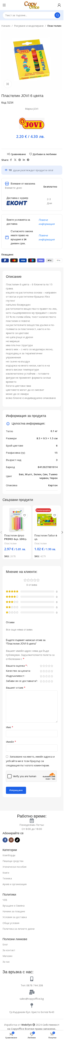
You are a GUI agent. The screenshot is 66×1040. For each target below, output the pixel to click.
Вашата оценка (16, 665)
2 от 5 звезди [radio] (43, 666)
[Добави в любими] (25, 515)
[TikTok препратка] (17, 840)
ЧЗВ (5, 899)
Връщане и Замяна (14, 905)
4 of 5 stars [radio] (49, 666)
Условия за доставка (15, 917)
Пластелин (54, 25)
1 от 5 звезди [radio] (41, 666)
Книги (6, 872)
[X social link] (15, 160)
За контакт (9, 950)
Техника (7, 878)
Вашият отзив (15, 687)
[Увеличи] (8, 84)
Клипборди (9, 855)
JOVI (35, 108)
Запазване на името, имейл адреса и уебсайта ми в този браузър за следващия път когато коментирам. (30, 761)
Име (9, 727)
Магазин (7, 956)
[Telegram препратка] (28, 160)
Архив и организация (15, 884)
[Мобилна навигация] (4, 5)
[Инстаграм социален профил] (11, 840)
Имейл (11, 742)
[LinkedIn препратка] (24, 160)
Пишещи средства (13, 861)
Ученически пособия (14, 866)
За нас (6, 961)
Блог (5, 944)
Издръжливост (15, 676)
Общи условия (11, 923)
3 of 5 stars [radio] (46, 666)
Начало (5, 25)
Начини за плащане (14, 911)
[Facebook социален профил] (11, 160)
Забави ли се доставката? (21, 681)
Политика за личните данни (19, 928)
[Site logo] (31, 4)
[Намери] (57, 15)
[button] (62, 532)
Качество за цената (18, 671)
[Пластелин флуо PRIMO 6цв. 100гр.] (16, 519)
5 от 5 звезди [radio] (51, 666)
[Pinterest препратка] (19, 160)
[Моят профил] (59, 5)
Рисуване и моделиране (29, 25)
